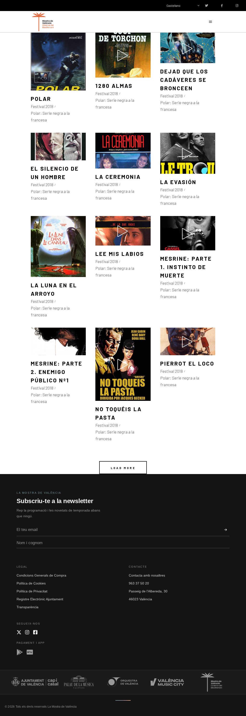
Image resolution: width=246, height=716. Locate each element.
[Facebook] (35, 632)
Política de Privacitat (32, 591)
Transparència (27, 607)
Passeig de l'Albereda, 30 (148, 591)
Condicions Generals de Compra (41, 575)
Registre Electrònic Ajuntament (40, 599)
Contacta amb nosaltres (147, 575)
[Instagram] (27, 632)
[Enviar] (225, 530)
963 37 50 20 (139, 583)
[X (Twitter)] (19, 632)
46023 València (140, 599)
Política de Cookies (31, 583)
